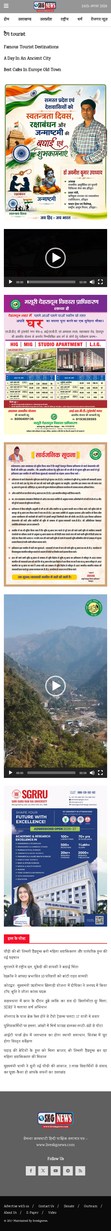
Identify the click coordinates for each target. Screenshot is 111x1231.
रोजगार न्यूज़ (99, 19)
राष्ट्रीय (65, 19)
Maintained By (23, 1221)
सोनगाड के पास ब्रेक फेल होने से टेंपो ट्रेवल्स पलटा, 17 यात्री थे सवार (51, 1017)
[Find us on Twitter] (43, 1170)
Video (52, 1213)
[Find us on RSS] (80, 1170)
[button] (55, 258)
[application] (55, 258)
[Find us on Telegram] (68, 1170)
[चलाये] (10, 282)
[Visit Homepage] (45, 7)
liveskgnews (40, 1221)
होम (6, 19)
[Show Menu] (6, 6)
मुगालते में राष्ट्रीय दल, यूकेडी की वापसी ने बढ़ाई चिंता (41, 967)
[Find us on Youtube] (55, 1170)
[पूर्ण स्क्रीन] (100, 282)
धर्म (79, 19)
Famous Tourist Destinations (31, 47)
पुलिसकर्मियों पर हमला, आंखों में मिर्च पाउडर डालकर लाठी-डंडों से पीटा (53, 1026)
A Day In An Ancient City (27, 59)
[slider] (51, 282)
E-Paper (32, 1213)
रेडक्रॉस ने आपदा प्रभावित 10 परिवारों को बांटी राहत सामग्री (46, 977)
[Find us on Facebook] (31, 1170)
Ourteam (90, 1206)
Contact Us (46, 1206)
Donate (69, 1206)
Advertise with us (16, 1206)
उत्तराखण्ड (24, 19)
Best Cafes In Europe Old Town (32, 70)
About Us (10, 1213)
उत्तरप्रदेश (46, 19)
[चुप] (92, 282)
